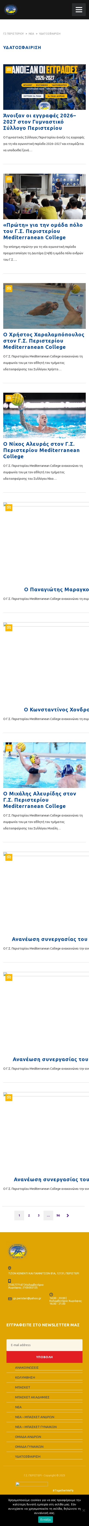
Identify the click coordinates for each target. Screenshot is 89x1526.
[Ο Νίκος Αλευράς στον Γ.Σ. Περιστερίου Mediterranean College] (44, 415)
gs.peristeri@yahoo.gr (27, 1298)
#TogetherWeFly (63, 1490)
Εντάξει (45, 1519)
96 (58, 1215)
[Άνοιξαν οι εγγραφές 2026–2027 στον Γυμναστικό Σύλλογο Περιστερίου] (44, 87)
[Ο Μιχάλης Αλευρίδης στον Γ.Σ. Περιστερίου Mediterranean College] (44, 765)
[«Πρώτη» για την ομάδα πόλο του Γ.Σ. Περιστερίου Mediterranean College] (44, 196)
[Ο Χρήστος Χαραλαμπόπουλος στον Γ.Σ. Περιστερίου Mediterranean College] (44, 306)
